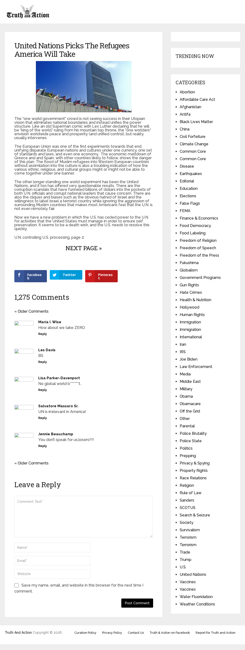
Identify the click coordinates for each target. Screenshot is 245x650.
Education (189, 188)
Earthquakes (191, 173)
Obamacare (190, 403)
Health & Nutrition (195, 300)
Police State (191, 441)
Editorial (187, 181)
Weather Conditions (197, 604)
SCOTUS (187, 507)
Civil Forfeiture (193, 136)
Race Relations (193, 478)
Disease (187, 166)
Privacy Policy (112, 632)
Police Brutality (193, 433)
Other (185, 418)
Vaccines (188, 582)
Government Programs (200, 277)
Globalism (189, 270)
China (184, 129)
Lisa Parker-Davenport (59, 378)
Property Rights (194, 470)
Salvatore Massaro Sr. (58, 406)
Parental (187, 426)
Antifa (185, 114)
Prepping (188, 455)
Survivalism (190, 530)
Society (186, 522)
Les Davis (47, 350)
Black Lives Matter (196, 121)
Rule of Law (190, 493)
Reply (42, 334)
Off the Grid (190, 411)
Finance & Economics (199, 218)
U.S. (183, 567)
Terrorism (188, 537)
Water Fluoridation (196, 596)
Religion (187, 485)
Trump (185, 559)
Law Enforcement (196, 366)
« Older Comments (31, 311)
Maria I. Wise (49, 322)
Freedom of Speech (198, 248)
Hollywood (189, 307)
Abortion (187, 92)
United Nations (193, 574)
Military (186, 389)
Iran (183, 344)
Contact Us (136, 632)
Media (185, 374)
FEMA (185, 211)
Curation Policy (85, 632)
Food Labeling (193, 233)
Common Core (193, 151)
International (191, 337)
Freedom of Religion (198, 240)
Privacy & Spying (195, 463)
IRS (183, 352)
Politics (186, 448)
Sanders (187, 500)
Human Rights (192, 314)
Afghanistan (190, 107)
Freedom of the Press (199, 255)
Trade (185, 552)
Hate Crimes (191, 292)
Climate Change (194, 144)
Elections (188, 196)
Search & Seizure (195, 515)
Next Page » (84, 248)
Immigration (190, 322)
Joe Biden (188, 359)
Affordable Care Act (197, 99)
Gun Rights (189, 285)
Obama (186, 396)
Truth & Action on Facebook (170, 632)
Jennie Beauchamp (55, 434)
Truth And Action (18, 632)
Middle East (190, 381)
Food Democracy (195, 225)
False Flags (190, 203)
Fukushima (189, 262)
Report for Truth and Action (215, 632)
